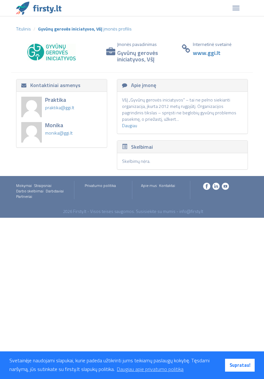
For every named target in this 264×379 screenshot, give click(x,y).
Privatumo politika (100, 185)
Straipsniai (43, 185)
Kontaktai (167, 185)
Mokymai (24, 185)
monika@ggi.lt (59, 132)
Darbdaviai (55, 191)
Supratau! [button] (240, 365)
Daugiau (129, 125)
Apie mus (149, 185)
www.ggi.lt (207, 52)
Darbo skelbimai (29, 191)
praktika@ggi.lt (59, 107)
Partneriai (24, 196)
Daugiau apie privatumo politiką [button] (150, 369)
